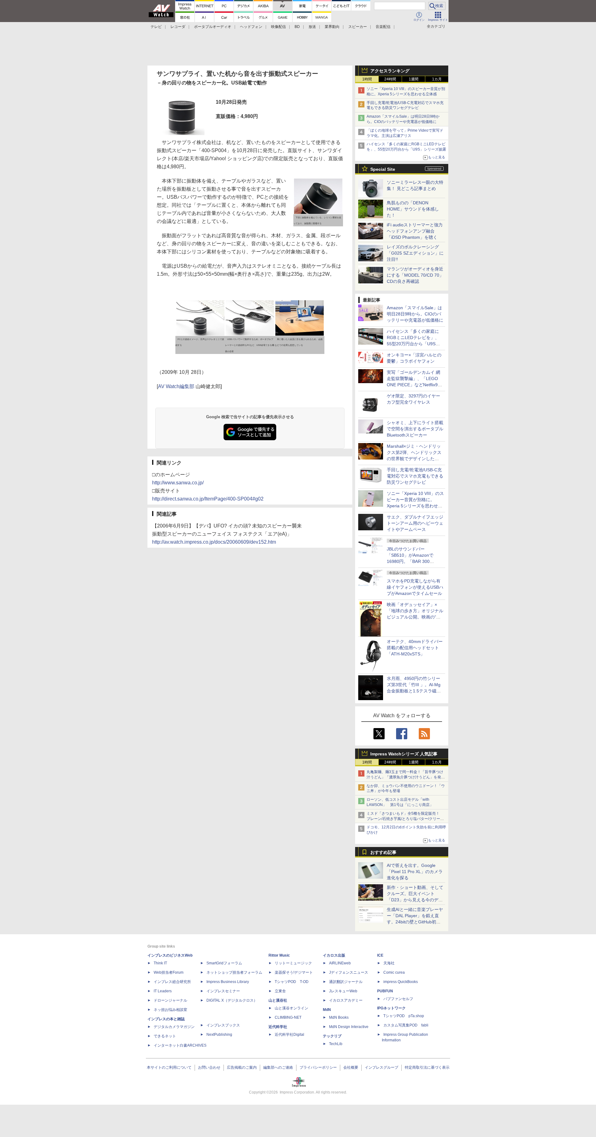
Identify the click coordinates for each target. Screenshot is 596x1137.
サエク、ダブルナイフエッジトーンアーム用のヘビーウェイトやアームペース (415, 523)
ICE (380, 955)
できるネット (165, 1036)
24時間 (390, 79)
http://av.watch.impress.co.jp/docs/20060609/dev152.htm (214, 542)
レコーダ (177, 27)
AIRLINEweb (340, 963)
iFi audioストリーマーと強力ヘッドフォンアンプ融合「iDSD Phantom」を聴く (415, 231)
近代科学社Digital (289, 1034)
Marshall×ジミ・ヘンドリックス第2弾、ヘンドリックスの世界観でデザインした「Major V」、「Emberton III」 (414, 458)
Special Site (382, 169)
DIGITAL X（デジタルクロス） (231, 1000)
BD (297, 27)
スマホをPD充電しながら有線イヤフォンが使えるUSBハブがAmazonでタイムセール (415, 587)
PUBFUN (385, 991)
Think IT (160, 963)
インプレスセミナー (223, 991)
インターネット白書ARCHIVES (180, 1045)
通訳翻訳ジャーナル (346, 982)
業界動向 (332, 27)
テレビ (156, 27)
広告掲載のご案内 (242, 1067)
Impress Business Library (227, 982)
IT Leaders (163, 991)
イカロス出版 (334, 955)
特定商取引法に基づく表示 (427, 1067)
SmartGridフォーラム (224, 963)
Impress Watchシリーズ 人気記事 (403, 753)
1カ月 (437, 79)
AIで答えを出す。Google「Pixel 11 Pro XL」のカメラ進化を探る (415, 871)
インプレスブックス (223, 1025)
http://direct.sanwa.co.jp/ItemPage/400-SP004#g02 (208, 498)
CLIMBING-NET (288, 1017)
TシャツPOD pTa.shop (403, 1016)
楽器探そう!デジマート (294, 972)
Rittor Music (279, 955)
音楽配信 (383, 27)
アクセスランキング (389, 70)
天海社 (389, 963)
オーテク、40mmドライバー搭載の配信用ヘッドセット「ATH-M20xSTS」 (415, 647)
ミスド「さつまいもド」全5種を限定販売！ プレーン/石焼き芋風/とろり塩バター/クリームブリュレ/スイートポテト (405, 818)
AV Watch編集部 (176, 386)
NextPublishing (219, 1034)
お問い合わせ (209, 1067)
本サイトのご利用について (169, 1067)
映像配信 (278, 27)
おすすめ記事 (383, 852)
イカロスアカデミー (346, 1000)
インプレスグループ (381, 1067)
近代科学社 (278, 1027)
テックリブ (332, 1036)
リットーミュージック (293, 963)
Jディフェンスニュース (348, 972)
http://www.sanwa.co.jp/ (178, 482)
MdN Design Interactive (348, 1027)
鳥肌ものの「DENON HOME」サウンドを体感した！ (413, 209)
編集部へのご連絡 (278, 1067)
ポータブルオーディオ (212, 27)
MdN (327, 1010)
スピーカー (357, 27)
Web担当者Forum (168, 972)
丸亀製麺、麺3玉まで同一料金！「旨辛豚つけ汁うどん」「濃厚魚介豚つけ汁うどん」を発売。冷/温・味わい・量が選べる (405, 777)
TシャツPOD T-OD (292, 982)
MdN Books (339, 1017)
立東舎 (280, 991)
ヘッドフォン (251, 27)
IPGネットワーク (391, 1008)
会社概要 (350, 1067)
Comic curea (394, 972)
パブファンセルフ (398, 999)
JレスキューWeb (343, 991)
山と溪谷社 (278, 1000)
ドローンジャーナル (170, 1000)
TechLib (335, 1044)
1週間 (413, 79)
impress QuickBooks (400, 982)
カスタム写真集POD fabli (405, 1025)
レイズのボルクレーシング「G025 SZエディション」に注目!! (415, 253)
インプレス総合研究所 (172, 982)
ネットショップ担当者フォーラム (234, 972)
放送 (312, 27)
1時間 (367, 79)
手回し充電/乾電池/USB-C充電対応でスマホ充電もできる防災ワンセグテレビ (415, 476)
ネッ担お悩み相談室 (170, 1010)
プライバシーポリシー (318, 1067)
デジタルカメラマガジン (174, 1027)
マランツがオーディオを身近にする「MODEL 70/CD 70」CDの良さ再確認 (415, 275)
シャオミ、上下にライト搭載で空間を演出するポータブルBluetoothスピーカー (415, 428)
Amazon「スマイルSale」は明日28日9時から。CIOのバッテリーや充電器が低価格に (415, 314)
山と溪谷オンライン (291, 1008)
